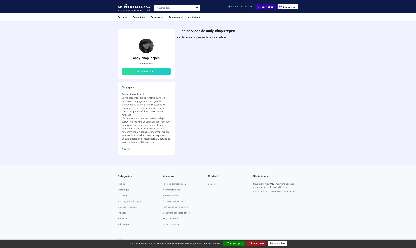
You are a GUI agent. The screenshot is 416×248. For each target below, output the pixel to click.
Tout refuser (257, 243)
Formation (122, 218)
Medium (121, 184)
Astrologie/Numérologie (129, 201)
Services (122, 17)
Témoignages (176, 17)
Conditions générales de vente (177, 213)
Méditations (194, 17)
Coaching (122, 195)
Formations (139, 17)
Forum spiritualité (171, 224)
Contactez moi (146, 71)
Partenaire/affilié (170, 195)
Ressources (157, 17)
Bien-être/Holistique (127, 207)
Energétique (123, 190)
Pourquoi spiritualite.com (174, 184)
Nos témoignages (171, 190)
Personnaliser (278, 243)
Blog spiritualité (170, 218)
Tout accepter (235, 243)
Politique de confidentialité (175, 207)
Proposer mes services (241, 6)
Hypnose (122, 213)
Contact (211, 184)
